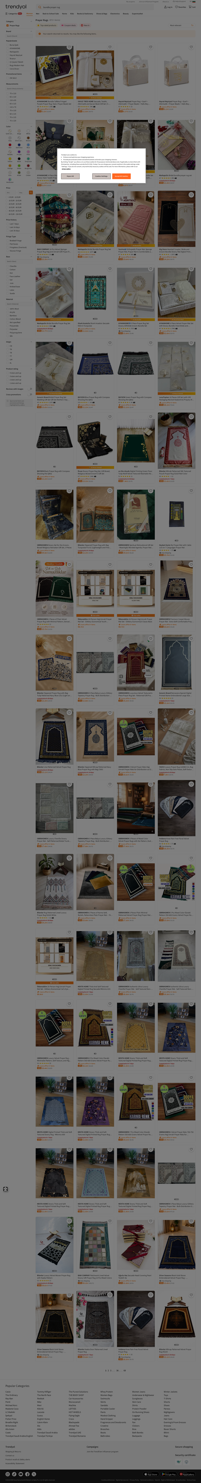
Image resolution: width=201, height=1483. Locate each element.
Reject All (70, 176)
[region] (101, 165)
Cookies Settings (101, 176)
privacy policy (66, 169)
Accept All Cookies (121, 176)
